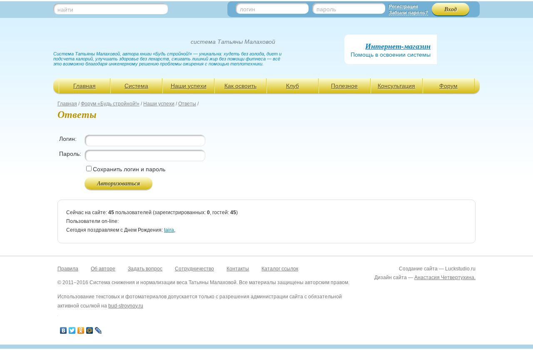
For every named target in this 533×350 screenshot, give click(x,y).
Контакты (238, 269)
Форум (448, 85)
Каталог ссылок (280, 269)
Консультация (396, 85)
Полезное (344, 85)
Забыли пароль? (408, 12)
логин (247, 9)
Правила (67, 269)
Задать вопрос (145, 269)
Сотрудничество (194, 269)
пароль (326, 9)
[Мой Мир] (89, 330)
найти (65, 9)
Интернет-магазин (398, 46)
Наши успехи (189, 85)
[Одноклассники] (81, 330)
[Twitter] (72, 330)
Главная (84, 85)
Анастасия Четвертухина (444, 277)
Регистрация (403, 6)
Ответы (187, 104)
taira (169, 230)
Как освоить (240, 85)
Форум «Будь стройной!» (110, 104)
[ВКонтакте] (63, 330)
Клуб (292, 85)
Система (136, 85)
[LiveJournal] (98, 330)
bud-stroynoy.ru (125, 306)
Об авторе (103, 269)
